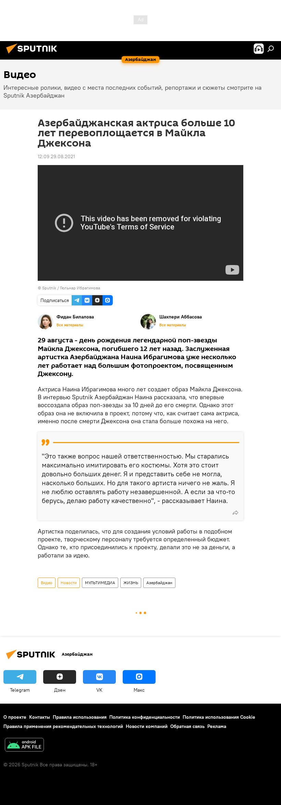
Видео (46, 582)
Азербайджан (159, 582)
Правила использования (80, 717)
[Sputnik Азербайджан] (33, 54)
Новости (69, 582)
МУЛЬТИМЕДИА (100, 582)
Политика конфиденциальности (144, 717)
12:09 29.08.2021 (56, 156)
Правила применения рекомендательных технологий (63, 726)
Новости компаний (147, 726)
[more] (235, 512)
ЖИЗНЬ (130, 582)
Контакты (39, 717)
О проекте (14, 717)
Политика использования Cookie (219, 717)
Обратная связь (187, 726)
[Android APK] (24, 745)
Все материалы (70, 325)
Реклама (216, 726)
